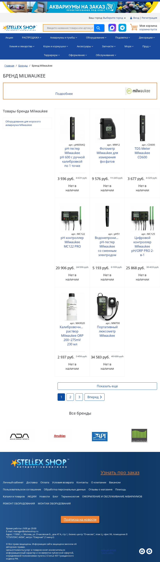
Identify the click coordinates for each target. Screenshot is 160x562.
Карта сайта (107, 552)
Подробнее (64, 94)
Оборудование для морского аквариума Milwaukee (23, 123)
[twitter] (142, 551)
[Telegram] (149, 551)
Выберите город (113, 18)
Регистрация (149, 18)
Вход (136, 18)
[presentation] (9, 436)
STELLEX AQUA (108, 549)
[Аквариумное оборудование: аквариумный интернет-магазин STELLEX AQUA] (20, 27)
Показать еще (107, 386)
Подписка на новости (80, 519)
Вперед (93, 397)
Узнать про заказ (120, 472)
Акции (9, 37)
